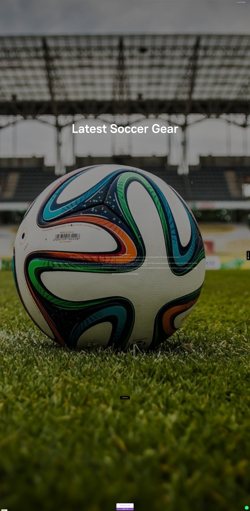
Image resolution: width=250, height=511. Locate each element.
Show (248, 255)
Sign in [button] (124, 509)
